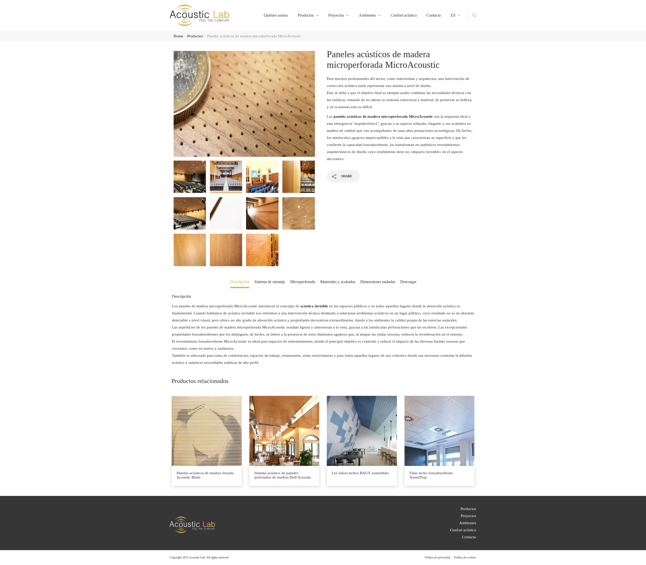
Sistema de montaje (269, 282)
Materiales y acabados (337, 282)
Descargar (408, 282)
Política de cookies (465, 557)
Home (178, 36)
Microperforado (302, 282)
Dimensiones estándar (377, 282)
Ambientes (367, 15)
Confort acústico (404, 15)
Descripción (239, 282)
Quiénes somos (276, 15)
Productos (306, 15)
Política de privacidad (437, 557)
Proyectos (336, 15)
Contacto (433, 15)
